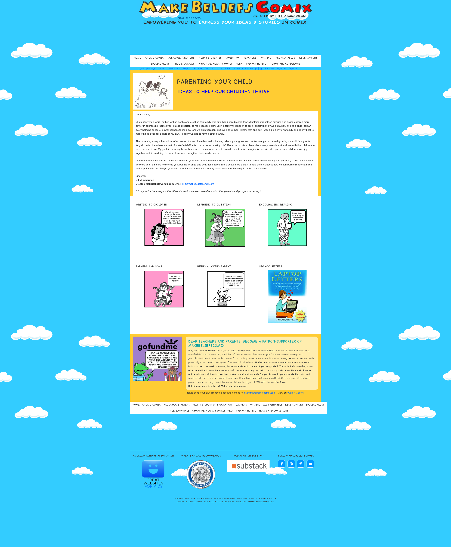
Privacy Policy (267, 498)
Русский (281, 68)
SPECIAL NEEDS (160, 63)
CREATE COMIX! (154, 57)
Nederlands (174, 68)
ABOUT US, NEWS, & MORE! (215, 63)
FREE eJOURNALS (184, 63)
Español (293, 68)
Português (269, 68)
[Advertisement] (225, 39)
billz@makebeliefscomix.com (198, 183)
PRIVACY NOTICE (256, 63)
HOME (137, 57)
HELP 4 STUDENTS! (210, 57)
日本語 (258, 68)
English (187, 68)
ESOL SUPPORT (308, 57)
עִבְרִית (219, 68)
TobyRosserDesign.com (261, 501)
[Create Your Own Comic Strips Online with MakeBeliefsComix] (225, 12)
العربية (140, 68)
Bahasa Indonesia (233, 68)
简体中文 (150, 68)
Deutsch (209, 68)
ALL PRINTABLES (285, 57)
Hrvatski (162, 68)
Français (198, 68)
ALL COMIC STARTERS (181, 57)
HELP (239, 63)
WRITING (266, 57)
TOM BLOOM (210, 501)
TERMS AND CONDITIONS (285, 63)
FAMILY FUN (232, 57)
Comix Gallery (296, 392)
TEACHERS (250, 57)
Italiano (249, 68)
